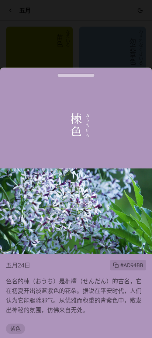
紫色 (15, 328)
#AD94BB (131, 265)
